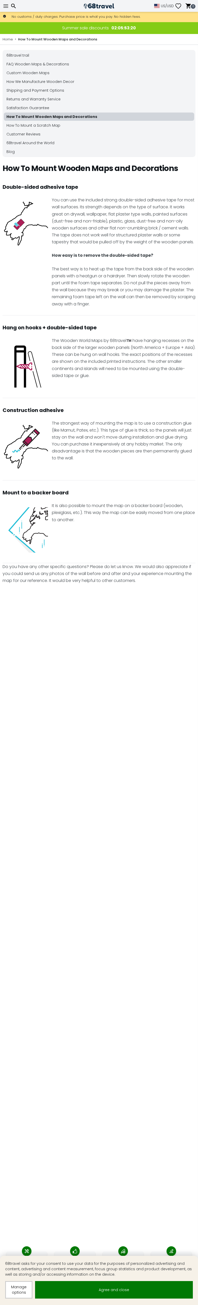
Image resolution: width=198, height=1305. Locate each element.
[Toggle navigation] (6, 6)
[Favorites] (180, 6)
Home (8, 39)
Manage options (19, 1289)
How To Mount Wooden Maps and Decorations (57, 39)
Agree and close (114, 1289)
